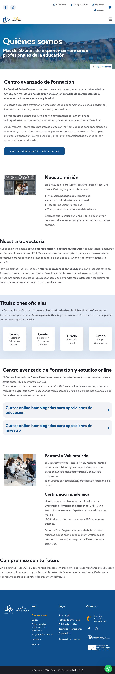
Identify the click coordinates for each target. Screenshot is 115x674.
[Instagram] (13, 7)
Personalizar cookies (69, 639)
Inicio (93, 66)
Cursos (35, 619)
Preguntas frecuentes (42, 634)
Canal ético (64, 633)
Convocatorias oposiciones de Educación (39, 627)
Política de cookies (68, 624)
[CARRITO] (109, 7)
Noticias (36, 644)
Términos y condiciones (70, 628)
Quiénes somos (39, 615)
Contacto (36, 639)
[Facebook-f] (5, 7)
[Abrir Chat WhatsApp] (108, 669)
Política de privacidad (69, 619)
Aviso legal (64, 615)
